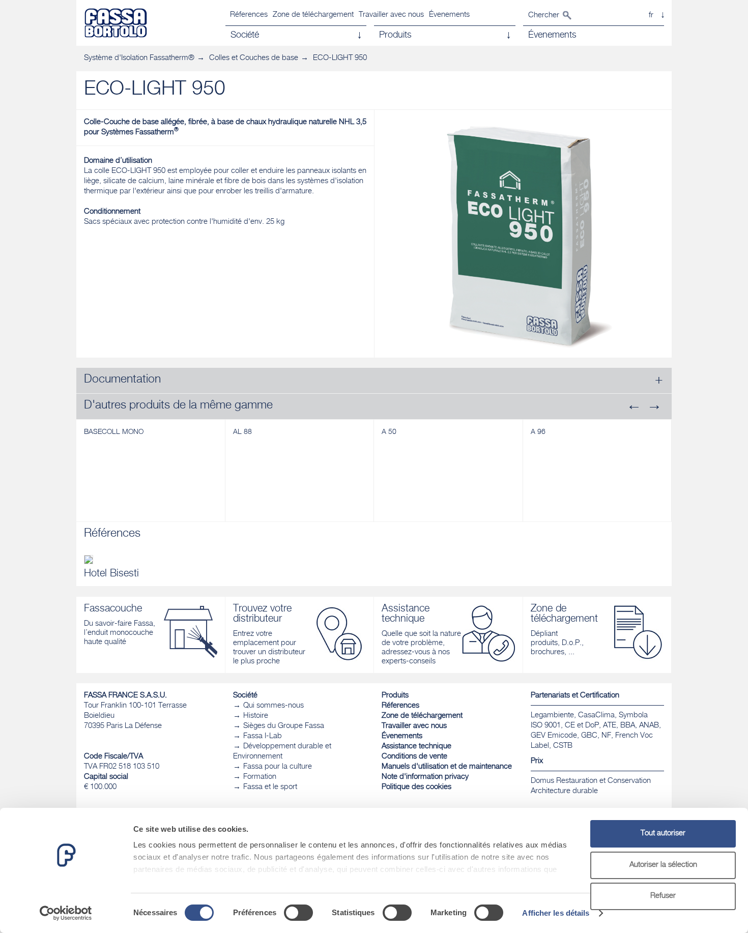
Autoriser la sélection (663, 865)
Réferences (249, 15)
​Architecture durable (564, 791)
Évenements (449, 15)
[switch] (298, 913)
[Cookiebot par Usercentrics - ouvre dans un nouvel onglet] (65, 913)
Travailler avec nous (391, 15)
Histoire (255, 716)
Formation (259, 777)
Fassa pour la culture (277, 767)
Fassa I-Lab (262, 736)
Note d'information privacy (425, 777)
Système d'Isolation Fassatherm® (139, 58)
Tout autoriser (663, 833)
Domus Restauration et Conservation (591, 781)
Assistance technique (416, 746)
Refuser (663, 896)
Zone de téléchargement (313, 15)
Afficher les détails (555, 913)
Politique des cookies (416, 787)
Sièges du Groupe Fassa (283, 726)
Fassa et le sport (270, 787)
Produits (395, 695)
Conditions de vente (414, 757)
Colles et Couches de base (253, 58)
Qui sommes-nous (273, 706)
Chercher (543, 15)
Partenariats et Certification (575, 695)
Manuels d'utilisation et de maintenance (447, 767)
